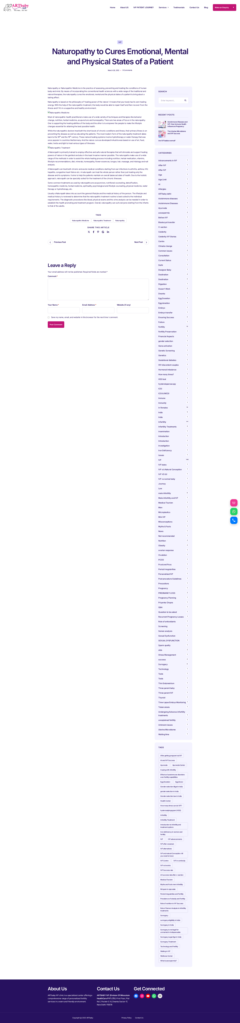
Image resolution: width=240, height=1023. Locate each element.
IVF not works (165, 865)
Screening (162, 626)
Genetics (162, 355)
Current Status (164, 260)
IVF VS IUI (162, 474)
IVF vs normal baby (166, 479)
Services (162, 7)
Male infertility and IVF (168, 498)
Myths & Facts (164, 526)
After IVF (162, 165)
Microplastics (164, 512)
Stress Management (167, 655)
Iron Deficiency (165, 450)
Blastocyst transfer (166, 222)
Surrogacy (163, 664)
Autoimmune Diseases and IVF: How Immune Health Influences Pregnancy (177, 124)
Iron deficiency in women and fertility (171, 833)
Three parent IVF (165, 693)
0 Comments (127, 70)
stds (160, 650)
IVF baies (162, 465)
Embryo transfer (165, 312)
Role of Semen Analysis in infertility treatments (173, 909)
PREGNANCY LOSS (166, 593)
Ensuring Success (166, 317)
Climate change (165, 246)
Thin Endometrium (166, 683)
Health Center (165, 801)
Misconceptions (165, 522)
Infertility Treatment (167, 820)
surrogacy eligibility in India (170, 920)
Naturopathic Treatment (102, 221)
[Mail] (160, 996)
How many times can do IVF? (171, 806)
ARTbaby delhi (164, 194)
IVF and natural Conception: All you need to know (171, 854)
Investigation (164, 446)
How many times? (166, 374)
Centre (161, 241)
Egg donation (164, 303)
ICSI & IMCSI (163, 393)
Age (160, 175)
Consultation (163, 255)
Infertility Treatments (167, 427)
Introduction (163, 436)
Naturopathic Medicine (80, 221)
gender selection (165, 341)
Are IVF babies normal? (166, 141)
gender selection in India (169, 791)
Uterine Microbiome (167, 729)
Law (160, 488)
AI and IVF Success (167, 760)
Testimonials (178, 7)
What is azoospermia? (168, 961)
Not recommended (166, 536)
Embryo (161, 308)
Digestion (162, 284)
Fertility (161, 327)
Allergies (162, 189)
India (160, 412)
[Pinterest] (98, 231)
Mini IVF (162, 517)
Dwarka (161, 293)
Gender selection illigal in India (171, 787)
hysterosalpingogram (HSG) (170, 810)
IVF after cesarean (167, 844)
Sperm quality (164, 645)
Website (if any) (124, 305)
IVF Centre (164, 861)
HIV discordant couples (168, 365)
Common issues (165, 251)
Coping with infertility (168, 770)
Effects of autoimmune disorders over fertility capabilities (172, 776)
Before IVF (163, 217)
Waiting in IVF (165, 951)
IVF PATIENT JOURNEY (144, 7)
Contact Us (194, 7)
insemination (163, 431)
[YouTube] (148, 996)
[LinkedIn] (108, 231)
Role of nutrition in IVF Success (171, 903)
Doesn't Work (164, 289)
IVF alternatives (166, 849)
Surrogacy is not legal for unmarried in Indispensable (170, 931)
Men (160, 507)
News (160, 531)
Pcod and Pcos (165, 564)
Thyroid (161, 697)
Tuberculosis (164, 707)
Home (112, 7)
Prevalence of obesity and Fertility (172, 899)
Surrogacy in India (167, 925)
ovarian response (166, 550)
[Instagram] (142, 996)
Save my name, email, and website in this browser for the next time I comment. (84, 317)
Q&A (160, 607)
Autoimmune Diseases (168, 203)
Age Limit (162, 179)
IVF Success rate (166, 870)
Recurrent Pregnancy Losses (171, 617)
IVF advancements (175, 839)
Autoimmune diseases (168, 198)
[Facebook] (93, 231)
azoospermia (164, 213)
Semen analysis (165, 631)
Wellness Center (166, 956)
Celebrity (162, 232)
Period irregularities (167, 569)
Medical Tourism (165, 503)
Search (185, 100)
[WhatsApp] (154, 996)
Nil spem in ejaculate (168, 889)
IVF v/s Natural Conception (170, 469)
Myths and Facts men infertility (171, 884)
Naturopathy (119, 221)
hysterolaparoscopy (167, 384)
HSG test (162, 379)
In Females (163, 407)
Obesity (161, 545)
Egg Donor (179, 782)
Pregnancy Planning (167, 598)
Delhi (160, 265)
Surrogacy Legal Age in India (170, 937)
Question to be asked (167, 612)
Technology (163, 669)
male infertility (164, 493)
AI (159, 184)
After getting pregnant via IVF (171, 756)
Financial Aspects (166, 336)
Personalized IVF (165, 574)
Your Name (53, 305)
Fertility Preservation (167, 331)
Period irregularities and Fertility (171, 894)
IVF (119, 42)
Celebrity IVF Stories (167, 236)
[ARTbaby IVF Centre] (16, 7)
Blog (206, 7)
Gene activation (165, 346)
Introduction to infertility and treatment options (170, 826)
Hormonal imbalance (167, 369)
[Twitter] (89, 231)
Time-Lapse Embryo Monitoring (172, 702)
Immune (161, 398)
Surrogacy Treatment (168, 942)
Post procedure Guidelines (169, 579)
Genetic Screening (166, 350)
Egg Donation (164, 298)
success (162, 659)
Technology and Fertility (169, 946)
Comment (53, 276)
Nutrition (162, 541)
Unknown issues (165, 725)
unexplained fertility (167, 720)
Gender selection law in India (171, 796)
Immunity (162, 403)
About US (124, 7)
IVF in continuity (179, 861)
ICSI (160, 388)
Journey (162, 484)
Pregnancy (163, 588)
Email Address (89, 305)
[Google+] (103, 231)
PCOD (161, 560)
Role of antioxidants (167, 621)
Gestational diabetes (167, 360)
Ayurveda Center (178, 765)
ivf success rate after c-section (171, 875)
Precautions (163, 583)
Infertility (162, 422)
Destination (163, 274)
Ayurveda (162, 208)
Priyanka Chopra (165, 602)
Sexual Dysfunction (166, 636)
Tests (160, 674)
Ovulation (162, 555)
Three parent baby (166, 688)
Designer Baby (164, 270)
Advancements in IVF (167, 160)
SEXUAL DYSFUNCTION (168, 640)
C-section (162, 227)
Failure (161, 322)
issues (161, 455)
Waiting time (163, 734)
